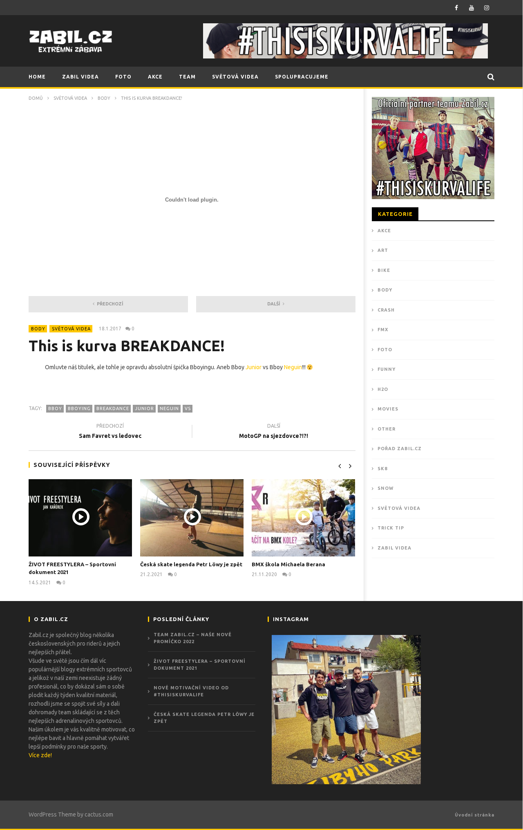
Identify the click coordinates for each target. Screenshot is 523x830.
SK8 (382, 468)
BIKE (384, 270)
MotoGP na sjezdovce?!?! (273, 432)
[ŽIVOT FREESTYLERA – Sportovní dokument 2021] (80, 517)
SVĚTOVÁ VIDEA (235, 76)
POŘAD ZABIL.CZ (400, 448)
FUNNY (387, 369)
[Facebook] (456, 7)
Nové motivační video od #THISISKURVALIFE (191, 691)
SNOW (385, 488)
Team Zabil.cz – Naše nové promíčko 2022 (193, 638)
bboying (79, 408)
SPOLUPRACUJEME (302, 76)
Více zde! (40, 755)
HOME (37, 76)
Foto (385, 349)
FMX (383, 329)
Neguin (293, 367)
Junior (254, 367)
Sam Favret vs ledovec (110, 432)
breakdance (112, 408)
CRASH (386, 309)
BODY (104, 98)
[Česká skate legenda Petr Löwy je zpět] (192, 517)
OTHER (387, 428)
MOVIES (388, 408)
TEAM (187, 76)
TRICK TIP (391, 527)
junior (144, 408)
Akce (384, 230)
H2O (383, 389)
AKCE (155, 76)
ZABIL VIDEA (80, 76)
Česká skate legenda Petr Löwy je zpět (191, 564)
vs (188, 408)
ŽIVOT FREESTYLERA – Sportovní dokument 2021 (200, 665)
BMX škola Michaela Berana (288, 564)
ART (383, 250)
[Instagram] (486, 7)
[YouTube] (471, 7)
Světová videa (70, 98)
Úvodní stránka (474, 814)
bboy (55, 408)
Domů (36, 98)
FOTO (123, 76)
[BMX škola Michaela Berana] (303, 517)
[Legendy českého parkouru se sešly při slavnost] (346, 709)
